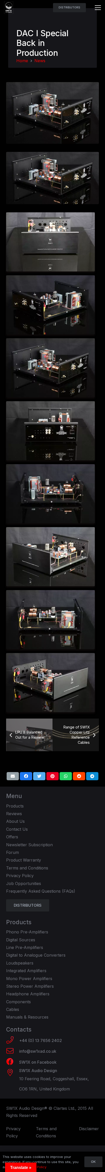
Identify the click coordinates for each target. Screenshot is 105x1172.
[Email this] (13, 776)
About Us (15, 821)
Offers (12, 836)
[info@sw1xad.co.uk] (12, 1051)
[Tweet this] (39, 776)
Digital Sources (20, 939)
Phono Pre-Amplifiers (27, 931)
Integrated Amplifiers (26, 970)
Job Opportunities (23, 883)
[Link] (8, 7)
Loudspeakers (19, 963)
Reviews (14, 813)
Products (15, 806)
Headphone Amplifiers (27, 993)
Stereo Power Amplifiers (30, 986)
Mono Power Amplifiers (29, 978)
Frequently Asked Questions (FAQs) (40, 891)
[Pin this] (52, 776)
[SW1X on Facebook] (12, 1062)
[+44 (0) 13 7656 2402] (12, 1040)
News (39, 60)
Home (22, 60)
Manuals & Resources (27, 1017)
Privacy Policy (20, 875)
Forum (12, 852)
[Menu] (97, 7)
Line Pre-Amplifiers (24, 947)
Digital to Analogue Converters (35, 955)
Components (18, 1001)
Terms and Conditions (27, 867)
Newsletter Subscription (29, 844)
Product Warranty (23, 860)
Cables (12, 1009)
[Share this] (26, 776)
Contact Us (17, 829)
